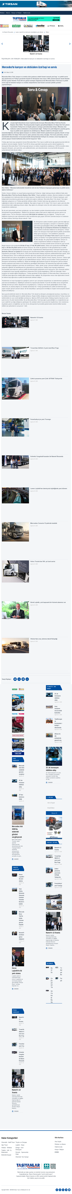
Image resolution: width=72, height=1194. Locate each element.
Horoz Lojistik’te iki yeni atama (17, 971)
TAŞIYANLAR (5, 59)
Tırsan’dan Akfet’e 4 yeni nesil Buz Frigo (44, 348)
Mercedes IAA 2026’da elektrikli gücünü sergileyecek (23, 770)
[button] (2, 44)
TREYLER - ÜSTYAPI (52, 842)
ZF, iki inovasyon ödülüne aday (52, 768)
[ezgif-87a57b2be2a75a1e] (36, 7)
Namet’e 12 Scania (36, 54)
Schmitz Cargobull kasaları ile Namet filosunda (22, 1056)
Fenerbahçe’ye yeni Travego (40, 419)
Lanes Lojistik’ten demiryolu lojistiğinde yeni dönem (48, 488)
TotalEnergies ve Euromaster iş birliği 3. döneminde (59, 723)
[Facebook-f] (57, 1190)
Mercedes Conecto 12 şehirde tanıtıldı (34, 32)
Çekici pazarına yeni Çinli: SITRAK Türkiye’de (46, 378)
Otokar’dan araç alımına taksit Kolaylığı (43, 639)
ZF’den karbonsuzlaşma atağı (24, 797)
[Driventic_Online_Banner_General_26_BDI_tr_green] (43, 21)
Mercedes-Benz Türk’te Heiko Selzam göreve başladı (22, 918)
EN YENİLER (15, 59)
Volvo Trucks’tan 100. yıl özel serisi (42, 561)
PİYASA (52, 26)
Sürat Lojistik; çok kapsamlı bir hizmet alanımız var (48, 602)
